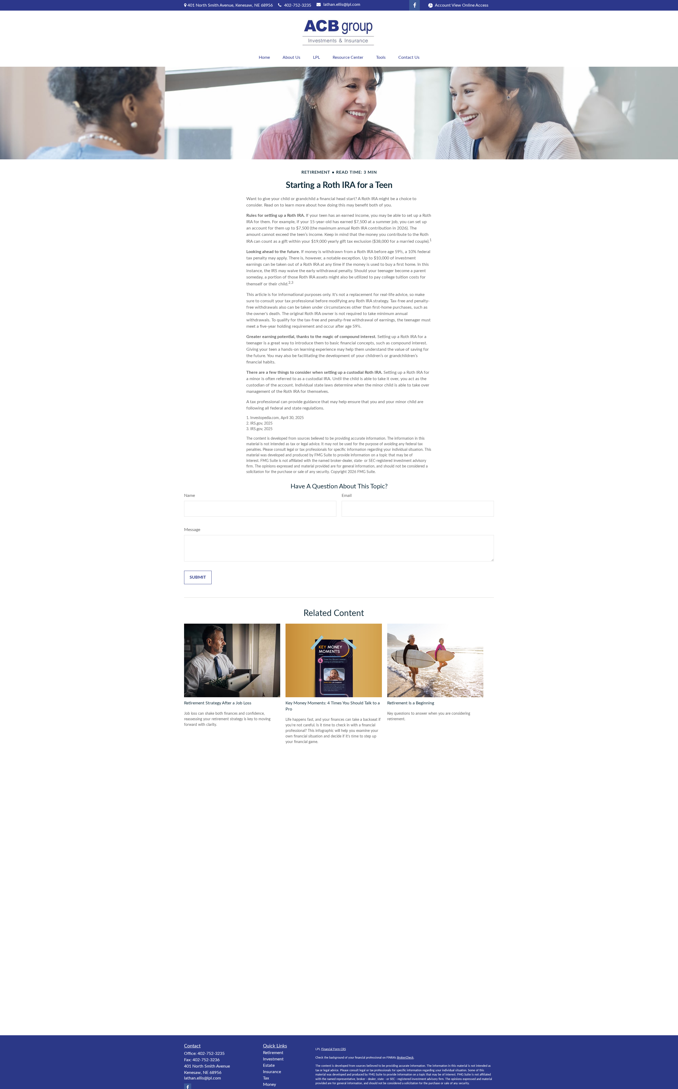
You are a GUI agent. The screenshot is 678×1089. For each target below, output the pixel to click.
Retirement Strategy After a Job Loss (217, 703)
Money (269, 1084)
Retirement (273, 1053)
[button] (264, 57)
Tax (266, 1078)
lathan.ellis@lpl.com (341, 4)
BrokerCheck (405, 1057)
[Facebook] (414, 5)
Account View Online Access (461, 5)
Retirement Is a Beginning (410, 703)
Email (347, 495)
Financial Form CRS (333, 1049)
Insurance (272, 1072)
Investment (273, 1059)
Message (192, 530)
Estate (269, 1065)
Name (189, 495)
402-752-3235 (297, 5)
